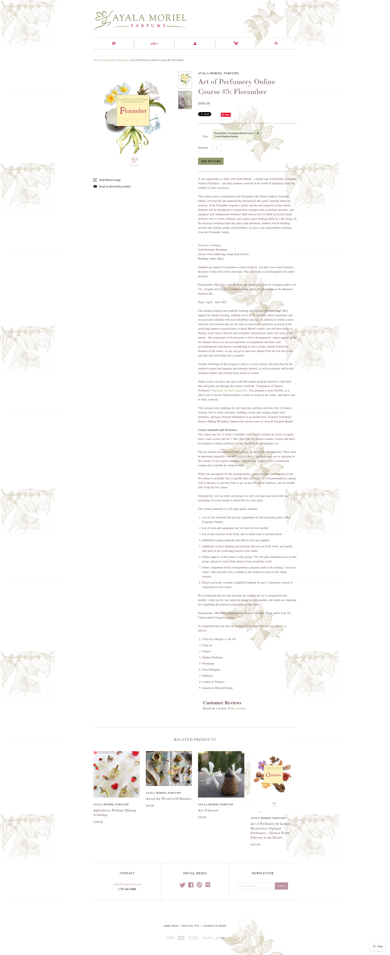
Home (97, 60)
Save (227, 114)
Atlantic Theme (170, 925)
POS (196, 925)
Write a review (237, 708)
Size (205, 136)
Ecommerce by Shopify (215, 925)
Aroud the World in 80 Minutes (168, 799)
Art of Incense (208, 810)
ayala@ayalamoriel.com (127, 884)
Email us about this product (112, 186)
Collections (109, 60)
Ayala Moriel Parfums (111, 804)
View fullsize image (107, 180)
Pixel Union (187, 925)
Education (123, 60)
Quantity (203, 147)
